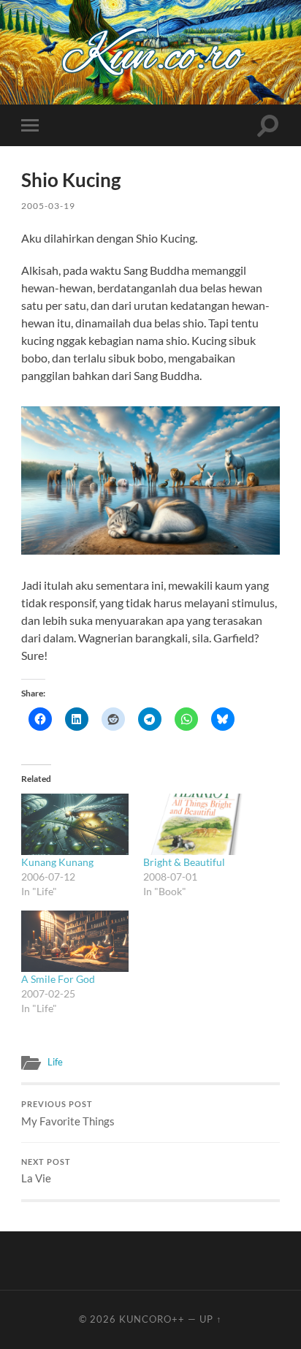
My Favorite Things (68, 1114)
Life (55, 1062)
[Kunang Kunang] (75, 824)
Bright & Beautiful (184, 862)
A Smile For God (58, 979)
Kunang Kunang (57, 862)
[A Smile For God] (75, 941)
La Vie (46, 1171)
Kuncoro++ (152, 1319)
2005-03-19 (48, 205)
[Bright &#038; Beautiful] (197, 824)
